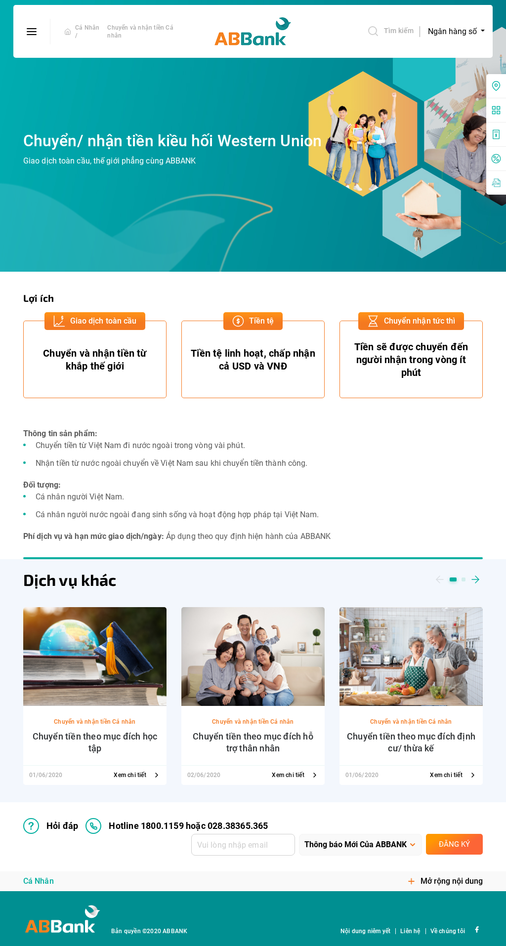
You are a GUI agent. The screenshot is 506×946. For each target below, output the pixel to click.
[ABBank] (253, 31)
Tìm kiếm (399, 31)
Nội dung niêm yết (365, 931)
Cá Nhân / (87, 31)
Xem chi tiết (131, 775)
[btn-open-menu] (31, 31)
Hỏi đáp (62, 826)
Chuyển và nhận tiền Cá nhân (140, 31)
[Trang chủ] (67, 31)
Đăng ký (454, 844)
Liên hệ (410, 931)
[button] (439, 579)
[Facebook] (476, 929)
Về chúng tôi (447, 931)
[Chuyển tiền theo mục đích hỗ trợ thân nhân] (253, 655)
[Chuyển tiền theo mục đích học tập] (95, 655)
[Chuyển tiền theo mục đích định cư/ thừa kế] (411, 655)
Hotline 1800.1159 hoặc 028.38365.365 (188, 826)
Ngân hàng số (453, 31)
